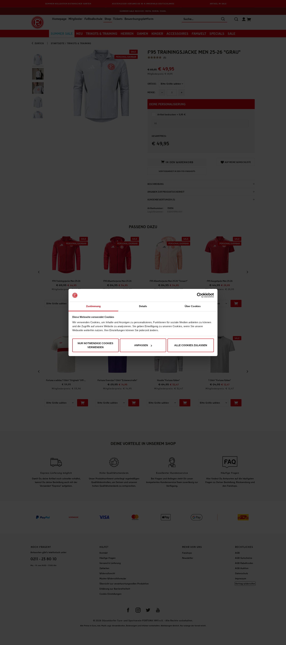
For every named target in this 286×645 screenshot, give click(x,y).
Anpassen (141, 345)
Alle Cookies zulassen (190, 345)
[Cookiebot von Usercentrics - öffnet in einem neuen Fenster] (199, 295)
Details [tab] (143, 306)
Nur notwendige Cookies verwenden (95, 345)
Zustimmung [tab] (93, 306)
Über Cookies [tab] (193, 306)
